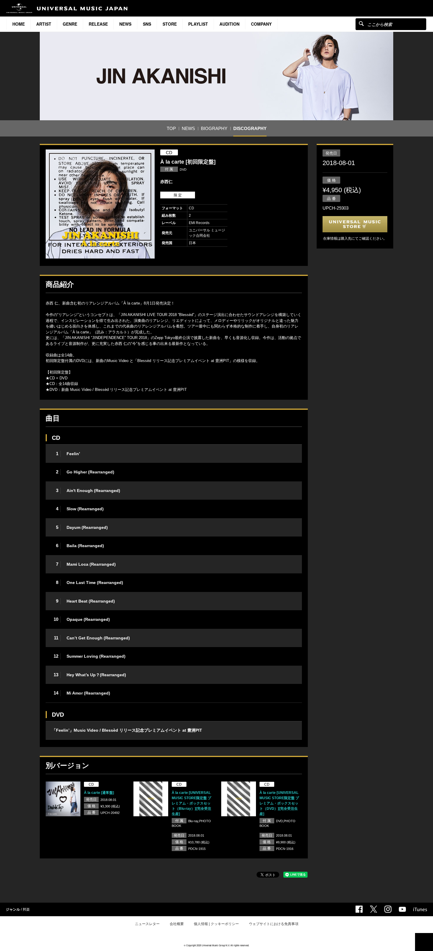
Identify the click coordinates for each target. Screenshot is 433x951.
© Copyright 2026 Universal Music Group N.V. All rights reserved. (216, 945)
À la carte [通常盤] (99, 793)
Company (261, 24)
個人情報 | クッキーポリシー (216, 924)
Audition (229, 24)
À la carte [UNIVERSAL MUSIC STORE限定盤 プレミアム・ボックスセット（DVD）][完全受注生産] (279, 803)
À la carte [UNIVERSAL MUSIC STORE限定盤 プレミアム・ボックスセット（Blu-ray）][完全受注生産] (191, 803)
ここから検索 (361, 23)
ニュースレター (147, 924)
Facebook (359, 909)
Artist (43, 24)
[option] (100, 204)
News (125, 24)
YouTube (402, 909)
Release (98, 24)
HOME (18, 24)
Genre (70, 24)
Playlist (198, 24)
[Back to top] (424, 942)
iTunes (420, 909)
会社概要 (177, 924)
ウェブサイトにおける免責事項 (273, 924)
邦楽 (26, 909)
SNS (147, 24)
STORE (170, 24)
